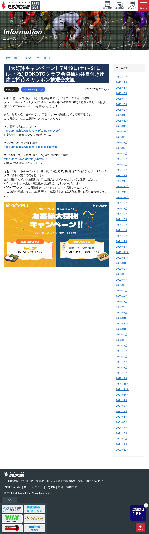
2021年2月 (121, 438)
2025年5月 (121, 158)
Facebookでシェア (33, 89)
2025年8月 (121, 142)
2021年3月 (121, 433)
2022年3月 (121, 367)
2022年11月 (122, 323)
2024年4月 (121, 230)
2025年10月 (122, 131)
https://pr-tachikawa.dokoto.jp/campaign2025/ (32, 130)
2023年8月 (121, 274)
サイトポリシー (33, 487)
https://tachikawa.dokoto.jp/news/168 (26, 159)
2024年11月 (122, 191)
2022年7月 (121, 345)
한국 (60, 487)
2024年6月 (121, 219)
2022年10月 (122, 328)
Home (7, 57)
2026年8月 (121, 76)
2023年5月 (121, 290)
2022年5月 (121, 356)
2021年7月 (121, 411)
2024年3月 (121, 235)
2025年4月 (121, 164)
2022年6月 (121, 350)
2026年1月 (121, 115)
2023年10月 (122, 263)
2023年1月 (121, 312)
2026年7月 (121, 82)
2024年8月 (121, 208)
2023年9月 (121, 268)
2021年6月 (121, 416)
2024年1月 (121, 246)
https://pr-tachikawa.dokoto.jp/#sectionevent (31, 147)
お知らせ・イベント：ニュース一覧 (32, 57)
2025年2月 (121, 175)
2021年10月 (122, 394)
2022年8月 (121, 340)
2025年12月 (122, 120)
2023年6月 (121, 285)
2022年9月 (121, 334)
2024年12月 (122, 186)
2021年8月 (121, 405)
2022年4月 (121, 361)
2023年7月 (121, 279)
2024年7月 (121, 213)
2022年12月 (122, 317)
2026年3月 (121, 104)
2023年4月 (121, 296)
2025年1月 (121, 180)
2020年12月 (122, 449)
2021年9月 (121, 400)
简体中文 (71, 487)
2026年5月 (121, 93)
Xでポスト (11, 89)
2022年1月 (121, 378)
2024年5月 (121, 224)
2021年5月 (121, 422)
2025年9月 (121, 137)
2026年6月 (121, 87)
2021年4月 (121, 427)
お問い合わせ (12, 487)
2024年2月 (121, 241)
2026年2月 (121, 109)
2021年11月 (122, 389)
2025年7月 (121, 148)
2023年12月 (122, 252)
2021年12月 (122, 383)
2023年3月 (121, 301)
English (50, 487)
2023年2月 (121, 306)
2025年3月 (121, 169)
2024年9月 (121, 202)
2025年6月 (121, 153)
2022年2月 (121, 372)
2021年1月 (121, 444)
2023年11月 (122, 257)
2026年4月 (121, 98)
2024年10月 (122, 197)
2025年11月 (122, 126)
